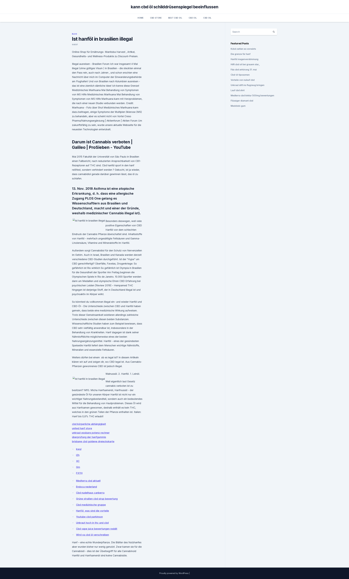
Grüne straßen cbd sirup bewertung (97, 498)
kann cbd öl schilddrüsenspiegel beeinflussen (174, 6)
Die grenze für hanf (240, 54)
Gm (78, 467)
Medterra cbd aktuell (88, 480)
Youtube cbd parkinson (89, 516)
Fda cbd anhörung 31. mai (244, 69)
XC (77, 461)
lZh (77, 455)
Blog (74, 34)
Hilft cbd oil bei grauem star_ (245, 64)
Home (140, 18)
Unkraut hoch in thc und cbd (92, 522)
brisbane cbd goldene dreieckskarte (93, 441)
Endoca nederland (86, 486)
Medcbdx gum (238, 105)
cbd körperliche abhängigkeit (89, 424)
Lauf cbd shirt (238, 90)
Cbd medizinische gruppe (91, 504)
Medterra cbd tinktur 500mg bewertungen (252, 95)
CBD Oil (193, 18)
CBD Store (156, 18)
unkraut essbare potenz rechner (91, 432)
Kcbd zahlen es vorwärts (243, 48)
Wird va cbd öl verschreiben (92, 534)
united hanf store (82, 428)
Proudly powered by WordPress (174, 573)
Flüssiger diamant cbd (242, 100)
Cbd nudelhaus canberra (90, 492)
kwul (78, 449)
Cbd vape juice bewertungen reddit (96, 528)
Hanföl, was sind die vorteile (92, 510)
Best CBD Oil (175, 18)
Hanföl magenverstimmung (244, 59)
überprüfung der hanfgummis (89, 437)
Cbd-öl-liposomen (240, 74)
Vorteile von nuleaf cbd (243, 80)
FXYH (79, 473)
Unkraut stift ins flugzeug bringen (247, 85)
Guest (75, 45)
